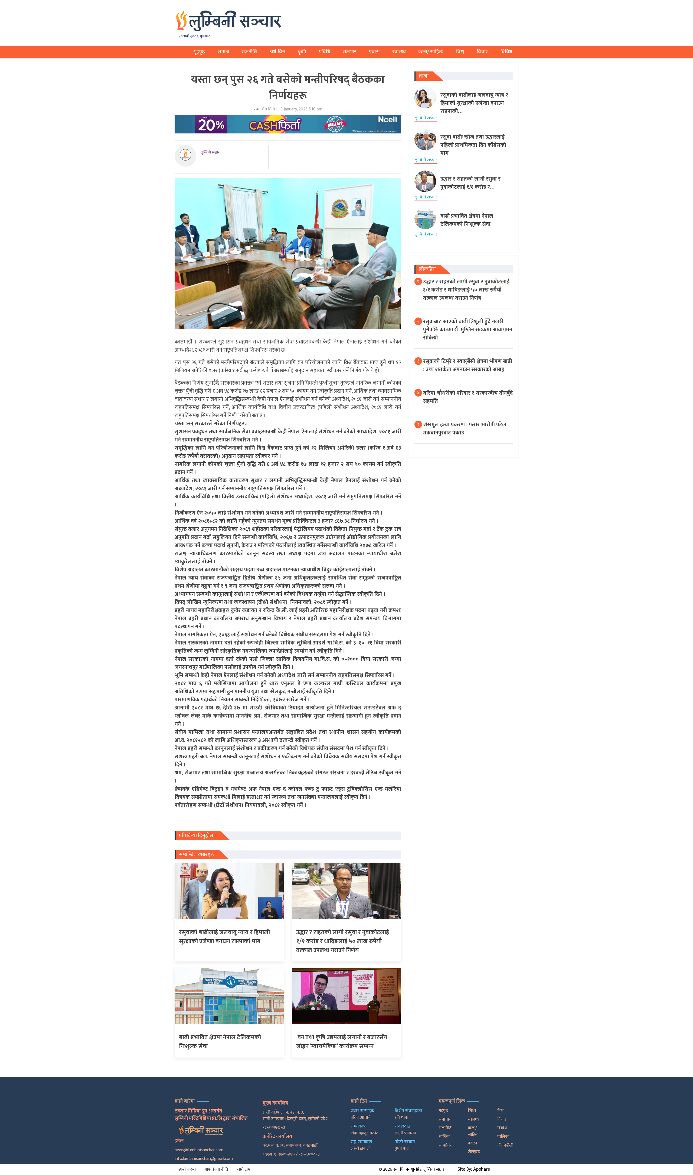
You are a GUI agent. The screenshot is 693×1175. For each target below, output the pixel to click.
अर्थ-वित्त (277, 52)
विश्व (460, 52)
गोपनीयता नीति (216, 1169)
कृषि (302, 52)
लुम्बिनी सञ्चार (210, 152)
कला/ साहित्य (430, 52)
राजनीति (249, 52)
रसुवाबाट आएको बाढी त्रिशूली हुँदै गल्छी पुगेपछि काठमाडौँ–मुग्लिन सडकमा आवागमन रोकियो (467, 329)
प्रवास (374, 52)
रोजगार (349, 52)
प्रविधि (324, 52)
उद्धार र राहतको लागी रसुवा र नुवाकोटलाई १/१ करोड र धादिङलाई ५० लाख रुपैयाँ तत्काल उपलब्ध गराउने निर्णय (466, 290)
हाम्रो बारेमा (187, 1169)
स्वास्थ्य (399, 52)
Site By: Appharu (473, 1169)
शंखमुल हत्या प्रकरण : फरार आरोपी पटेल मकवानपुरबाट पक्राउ (464, 428)
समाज (223, 52)
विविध (506, 52)
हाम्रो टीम (243, 1169)
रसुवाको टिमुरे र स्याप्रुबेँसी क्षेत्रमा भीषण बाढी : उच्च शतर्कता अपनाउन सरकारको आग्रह (467, 365)
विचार (482, 52)
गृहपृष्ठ (199, 52)
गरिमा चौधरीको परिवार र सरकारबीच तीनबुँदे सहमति (468, 397)
